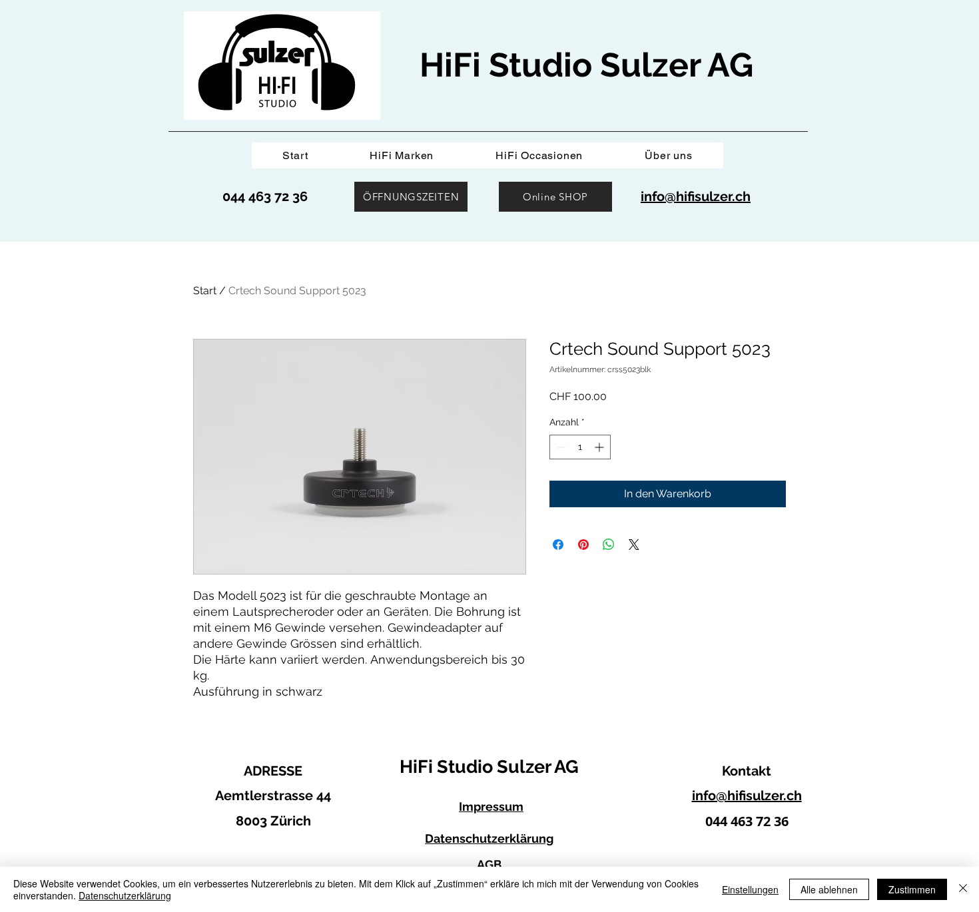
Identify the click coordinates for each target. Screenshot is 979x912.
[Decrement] (559, 447)
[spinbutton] (580, 447)
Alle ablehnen (829, 889)
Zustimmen (912, 889)
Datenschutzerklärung (125, 895)
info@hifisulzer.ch (747, 795)
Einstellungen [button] (750, 889)
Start (204, 290)
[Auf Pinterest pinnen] (583, 545)
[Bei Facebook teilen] (558, 545)
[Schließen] (963, 889)
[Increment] (600, 447)
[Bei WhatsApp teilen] (609, 545)
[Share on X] (634, 545)
